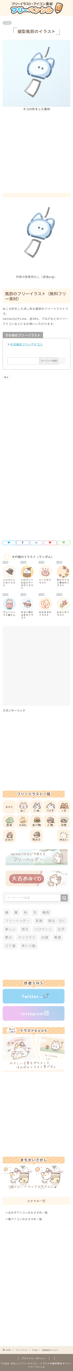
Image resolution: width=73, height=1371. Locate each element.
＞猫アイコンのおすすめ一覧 (23, 1219)
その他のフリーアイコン (26, 344)
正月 (61, 929)
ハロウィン (43, 929)
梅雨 (46, 912)
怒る (25, 929)
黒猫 (57, 937)
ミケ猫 (10, 946)
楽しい (10, 929)
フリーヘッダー (17, 921)
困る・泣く (57, 921)
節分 (8, 937)
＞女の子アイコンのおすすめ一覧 (26, 1212)
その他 (7, 23)
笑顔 (39, 921)
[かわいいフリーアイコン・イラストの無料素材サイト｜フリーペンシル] (36, 12)
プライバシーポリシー (33, 1358)
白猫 (45, 937)
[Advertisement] (36, 149)
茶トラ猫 (29, 946)
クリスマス (27, 937)
